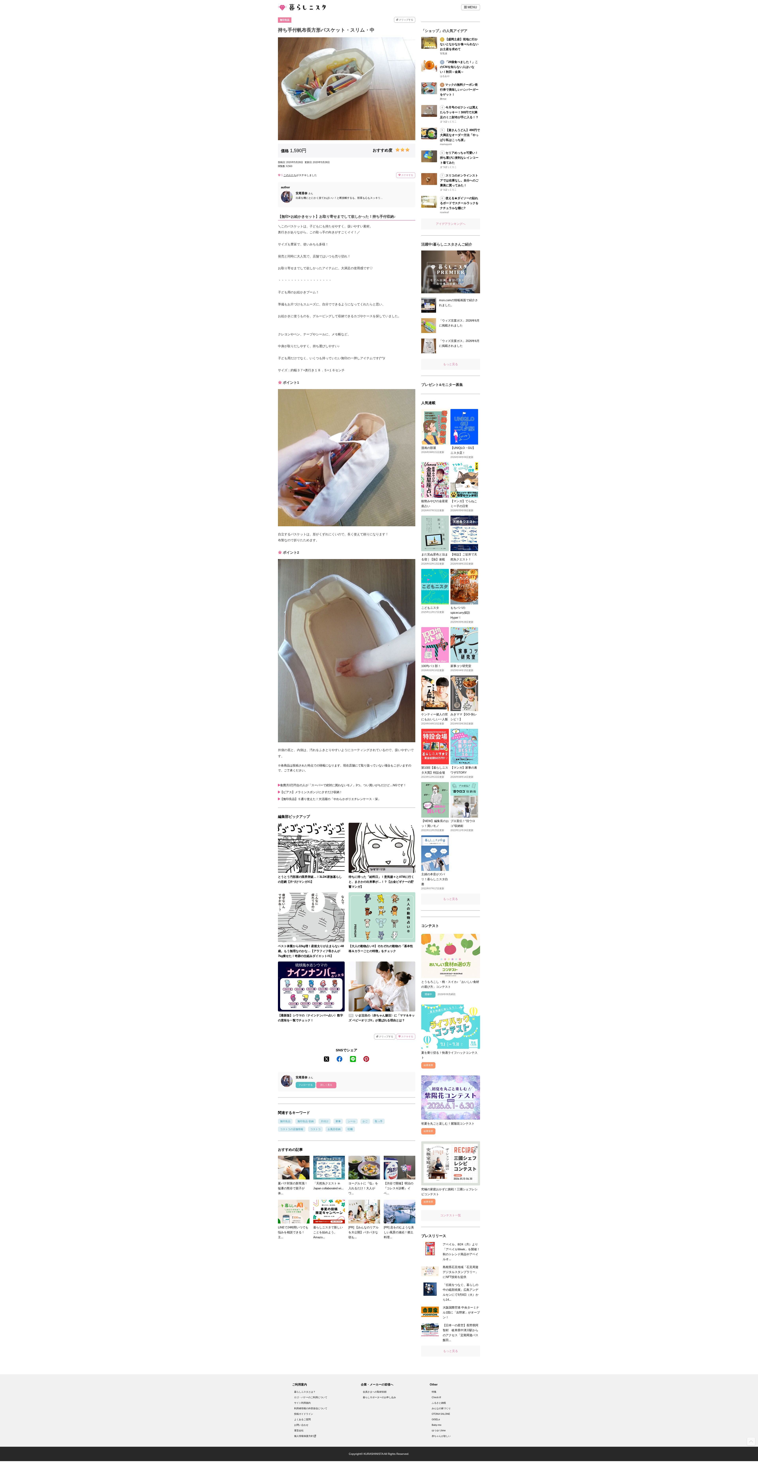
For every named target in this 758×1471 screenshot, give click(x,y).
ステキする (407, 175)
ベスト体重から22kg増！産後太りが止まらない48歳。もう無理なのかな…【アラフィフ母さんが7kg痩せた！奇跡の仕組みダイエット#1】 (311, 951)
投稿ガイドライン (303, 1414)
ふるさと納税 (439, 1403)
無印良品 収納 (305, 1121)
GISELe (436, 1419)
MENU (472, 7)
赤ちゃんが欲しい (441, 1436)
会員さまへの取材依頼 (375, 1391)
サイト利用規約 (302, 1403)
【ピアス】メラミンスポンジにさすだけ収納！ (311, 792)
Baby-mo (436, 1425)
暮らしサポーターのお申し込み (379, 1397)
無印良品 (284, 20)
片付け (324, 1121)
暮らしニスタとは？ (304, 1391)
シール (352, 1121)
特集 (434, 1391)
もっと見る (450, 364)
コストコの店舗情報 (291, 1129)
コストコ (315, 1129)
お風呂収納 (334, 1129)
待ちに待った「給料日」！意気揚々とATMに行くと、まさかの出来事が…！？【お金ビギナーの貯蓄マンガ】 (381, 881)
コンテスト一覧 (450, 1215)
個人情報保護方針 (304, 1436)
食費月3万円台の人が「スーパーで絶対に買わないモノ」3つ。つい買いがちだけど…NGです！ (343, 785)
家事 (338, 1121)
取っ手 (379, 1121)
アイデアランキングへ (450, 223)
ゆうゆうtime (439, 1430)
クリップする (405, 19)
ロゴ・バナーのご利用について (310, 1397)
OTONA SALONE (441, 1414)
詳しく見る (326, 1085)
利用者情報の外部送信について (310, 1408)
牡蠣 (350, 1129)
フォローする (305, 1085)
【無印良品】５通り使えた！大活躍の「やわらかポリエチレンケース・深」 (330, 799)
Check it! (436, 1397)
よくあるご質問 (302, 1419)
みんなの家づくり (441, 1408)
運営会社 (299, 1430)
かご (365, 1121)
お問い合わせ (301, 1425)
